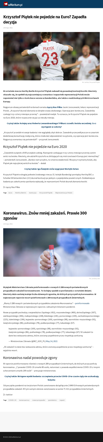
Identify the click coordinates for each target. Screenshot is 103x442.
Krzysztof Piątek (46, 193)
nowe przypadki (38, 400)
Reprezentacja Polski (64, 193)
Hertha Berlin (20, 193)
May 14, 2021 (52, 341)
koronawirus (24, 400)
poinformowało (82, 303)
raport (62, 400)
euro (10, 193)
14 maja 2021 (8, 28)
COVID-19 (12, 400)
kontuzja (32, 193)
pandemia (52, 400)
